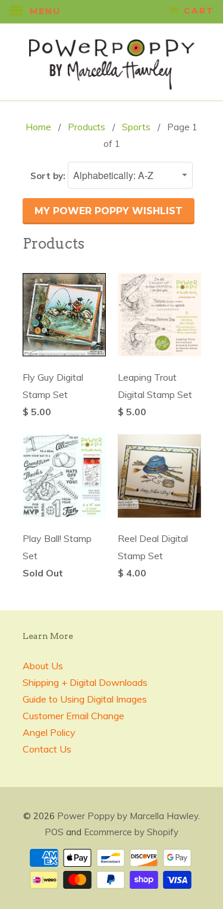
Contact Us (47, 749)
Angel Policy (49, 732)
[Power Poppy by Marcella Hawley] (112, 62)
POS (54, 832)
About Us (43, 666)
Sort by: (49, 175)
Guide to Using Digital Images (85, 699)
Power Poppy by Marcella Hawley (127, 816)
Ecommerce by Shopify (131, 832)
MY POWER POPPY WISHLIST (108, 211)
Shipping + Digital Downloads (85, 682)
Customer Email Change (73, 716)
